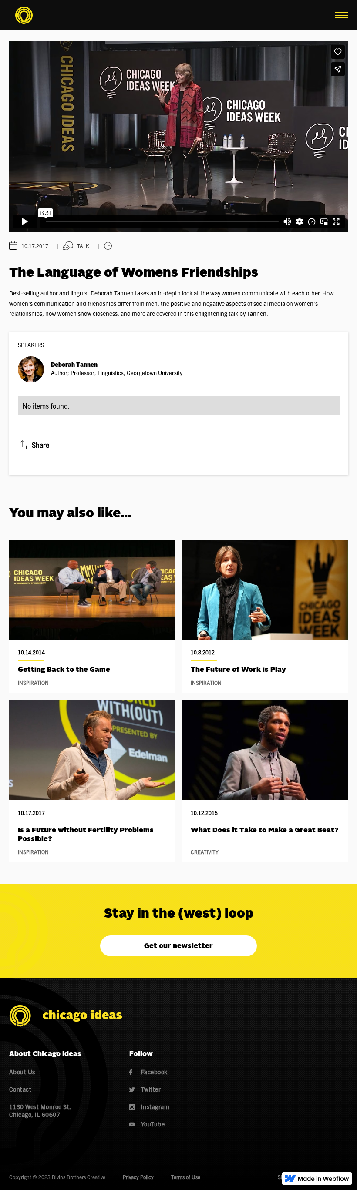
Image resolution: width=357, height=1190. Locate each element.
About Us (22, 1072)
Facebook (148, 1072)
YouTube (147, 1124)
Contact (20, 1089)
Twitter (145, 1089)
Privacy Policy (138, 1176)
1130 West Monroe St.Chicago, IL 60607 (40, 1110)
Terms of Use (185, 1176)
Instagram (149, 1106)
